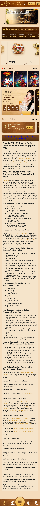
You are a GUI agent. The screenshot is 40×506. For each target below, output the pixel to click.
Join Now (26, 113)
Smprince (6, 180)
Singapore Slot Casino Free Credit (23, 240)
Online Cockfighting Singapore (23, 431)
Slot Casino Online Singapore (18, 233)
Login (24, 4)
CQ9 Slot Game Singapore (16, 410)
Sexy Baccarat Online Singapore (18, 420)
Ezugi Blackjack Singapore (19, 418)
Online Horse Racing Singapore (23, 428)
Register (31, 4)
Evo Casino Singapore (23, 423)
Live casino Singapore (24, 158)
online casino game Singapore (21, 162)
